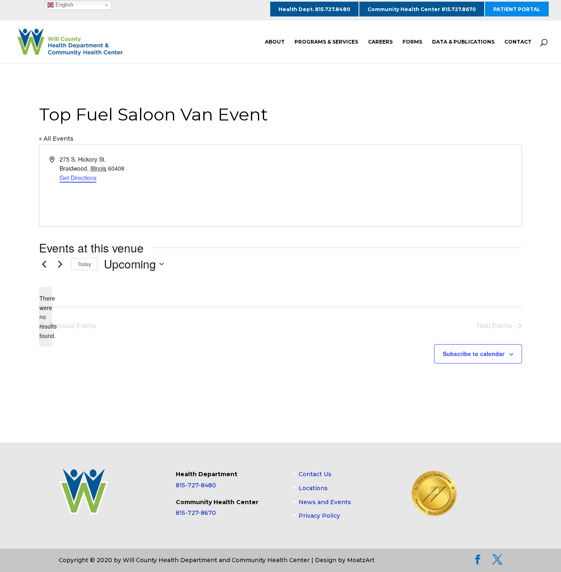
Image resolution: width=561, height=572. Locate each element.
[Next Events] (60, 264)
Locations (313, 488)
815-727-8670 (196, 512)
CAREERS (380, 42)
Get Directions (78, 178)
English (63, 5)
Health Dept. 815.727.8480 (314, 9)
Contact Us (315, 474)
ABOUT (275, 42)
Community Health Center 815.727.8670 (422, 9)
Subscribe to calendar (473, 354)
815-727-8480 (196, 485)
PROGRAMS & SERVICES (326, 42)
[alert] (45, 317)
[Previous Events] (44, 264)
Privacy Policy (319, 515)
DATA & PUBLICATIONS (463, 42)
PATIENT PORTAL (516, 9)
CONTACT (517, 42)
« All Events (56, 138)
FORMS (412, 42)
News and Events (325, 502)
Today (84, 263)
